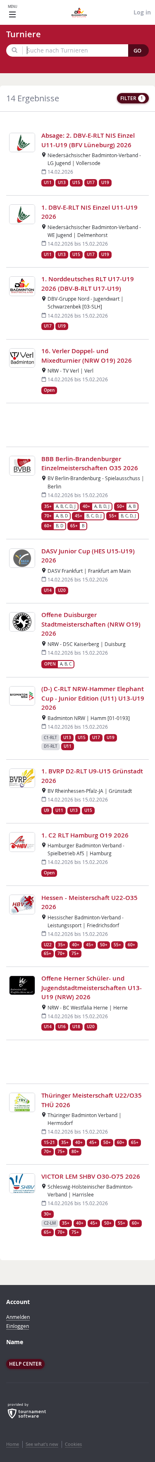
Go (137, 50)
